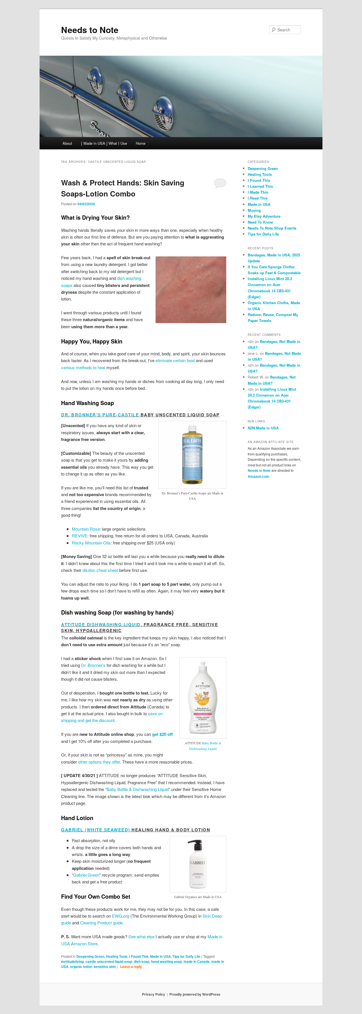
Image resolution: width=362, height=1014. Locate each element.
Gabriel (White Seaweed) (95, 830)
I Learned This (260, 186)
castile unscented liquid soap (108, 961)
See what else (141, 936)
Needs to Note (89, 29)
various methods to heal (83, 367)
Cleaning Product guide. (102, 923)
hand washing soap (166, 961)
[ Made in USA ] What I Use (104, 143)
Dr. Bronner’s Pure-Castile (100, 415)
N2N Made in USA (263, 428)
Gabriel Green (86, 875)
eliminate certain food (175, 360)
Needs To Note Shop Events (272, 228)
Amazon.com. (259, 476)
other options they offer (99, 762)
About (67, 143)
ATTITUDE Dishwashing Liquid (101, 624)
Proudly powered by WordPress (194, 994)
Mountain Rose (86, 529)
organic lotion (81, 966)
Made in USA (160, 956)
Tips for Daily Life (187, 956)
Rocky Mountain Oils (91, 543)
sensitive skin (105, 966)
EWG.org (120, 916)
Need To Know (260, 222)
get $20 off (162, 734)
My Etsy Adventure (264, 216)
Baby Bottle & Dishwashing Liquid (138, 789)
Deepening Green (90, 956)
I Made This (258, 192)
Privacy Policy (153, 994)
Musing (254, 210)
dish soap (141, 961)
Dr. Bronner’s (93, 665)
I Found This (138, 956)
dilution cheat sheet (100, 570)
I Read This (258, 198)
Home (140, 143)
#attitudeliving (72, 961)
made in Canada (197, 961)
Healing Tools (117, 956)
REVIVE (79, 536)
